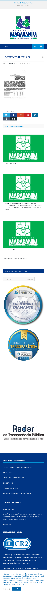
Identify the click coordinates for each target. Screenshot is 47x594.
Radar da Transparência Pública (28, 568)
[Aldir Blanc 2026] (23, 148)
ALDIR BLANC (9, 250)
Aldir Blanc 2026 (10, 164)
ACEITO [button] (16, 589)
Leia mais (31, 582)
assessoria (18, 557)
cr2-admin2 (9, 63)
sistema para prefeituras (31, 555)
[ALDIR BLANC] (23, 234)
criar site (17, 555)
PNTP (12, 568)
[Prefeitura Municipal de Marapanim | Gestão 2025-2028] (23, 27)
